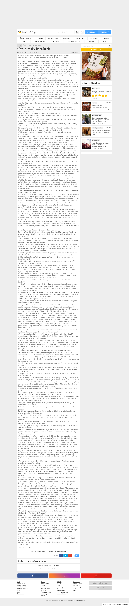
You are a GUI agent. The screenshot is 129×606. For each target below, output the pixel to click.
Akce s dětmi (60, 588)
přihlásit (57, 565)
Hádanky (43, 595)
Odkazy (19, 590)
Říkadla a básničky (46, 592)
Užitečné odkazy (77, 583)
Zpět (19, 45)
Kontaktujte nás (21, 583)
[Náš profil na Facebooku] (32, 575)
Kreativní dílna (45, 583)
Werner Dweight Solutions (78, 600)
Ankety (74, 590)
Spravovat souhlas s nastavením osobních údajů (115, 604)
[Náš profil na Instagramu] (64, 575)
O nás (18, 582)
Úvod (25, 45)
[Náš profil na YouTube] (96, 575)
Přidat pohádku (97, 49)
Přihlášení (104, 32)
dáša (25, 53)
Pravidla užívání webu (23, 587)
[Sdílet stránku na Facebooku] (61, 555)
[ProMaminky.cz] (28, 32)
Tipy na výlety (76, 582)
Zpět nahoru (20, 594)
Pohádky (31, 45)
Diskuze (43, 582)
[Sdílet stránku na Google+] (70, 555)
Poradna (43, 587)
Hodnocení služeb (61, 594)
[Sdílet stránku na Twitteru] (66, 555)
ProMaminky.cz (56, 600)
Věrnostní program (78, 587)
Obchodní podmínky (22, 588)
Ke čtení (38, 45)
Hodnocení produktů (62, 592)
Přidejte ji (63, 551)
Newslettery (100, 588)
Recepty (43, 585)
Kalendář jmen (61, 590)
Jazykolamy (44, 594)
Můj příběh (44, 590)
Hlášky (59, 585)
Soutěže (75, 588)
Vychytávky (60, 587)
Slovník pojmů (76, 585)
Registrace (91, 32)
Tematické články (45, 588)
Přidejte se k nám (21, 585)
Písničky (59, 583)
